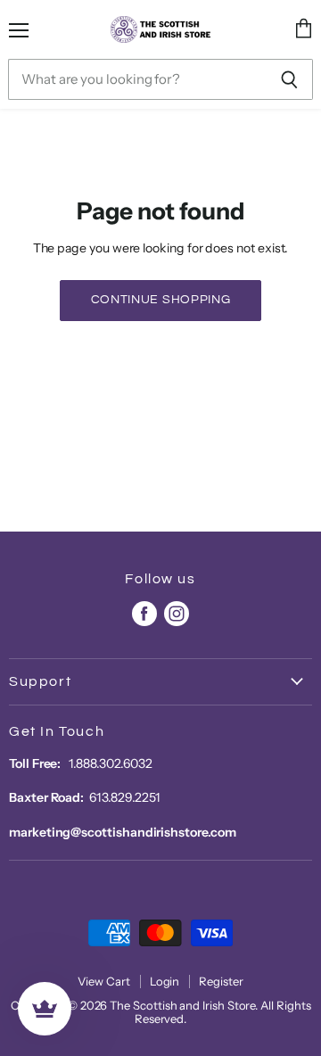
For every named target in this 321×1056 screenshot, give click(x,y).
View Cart (103, 981)
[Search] (289, 79)
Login (165, 981)
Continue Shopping (161, 299)
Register (221, 981)
